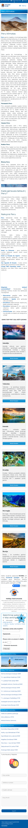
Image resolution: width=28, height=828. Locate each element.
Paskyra (25, 0)
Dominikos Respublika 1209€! (10, 729)
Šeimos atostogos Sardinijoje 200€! (11, 694)
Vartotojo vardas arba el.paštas (13, 628)
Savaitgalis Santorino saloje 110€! (10, 701)
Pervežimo (6, 306)
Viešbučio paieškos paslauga (9, 713)
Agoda (14, 299)
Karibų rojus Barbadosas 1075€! (10, 732)
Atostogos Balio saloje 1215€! (9, 750)
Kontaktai (4, 825)
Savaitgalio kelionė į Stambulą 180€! (11, 684)
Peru (2, 37)
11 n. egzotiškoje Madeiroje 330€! (10, 677)
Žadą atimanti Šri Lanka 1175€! (10, 746)
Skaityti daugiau (14, 358)
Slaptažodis (6, 634)
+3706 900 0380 (5, 0)
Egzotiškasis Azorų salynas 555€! (10, 736)
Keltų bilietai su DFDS (7, 717)
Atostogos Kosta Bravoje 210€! (10, 705)
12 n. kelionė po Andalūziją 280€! (11, 691)
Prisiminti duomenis (10, 645)
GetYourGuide (7, 311)
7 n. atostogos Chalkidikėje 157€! (10, 698)
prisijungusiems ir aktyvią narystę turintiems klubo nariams (14, 624)
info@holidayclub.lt (16, 0)
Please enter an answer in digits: (13, 639)
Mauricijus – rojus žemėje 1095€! (10, 743)
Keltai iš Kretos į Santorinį (8, 720)
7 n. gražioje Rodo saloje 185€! (10, 680)
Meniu (24, 6)
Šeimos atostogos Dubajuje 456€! (11, 673)
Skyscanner (6, 295)
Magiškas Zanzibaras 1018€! (9, 739)
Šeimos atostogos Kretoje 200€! (10, 687)
